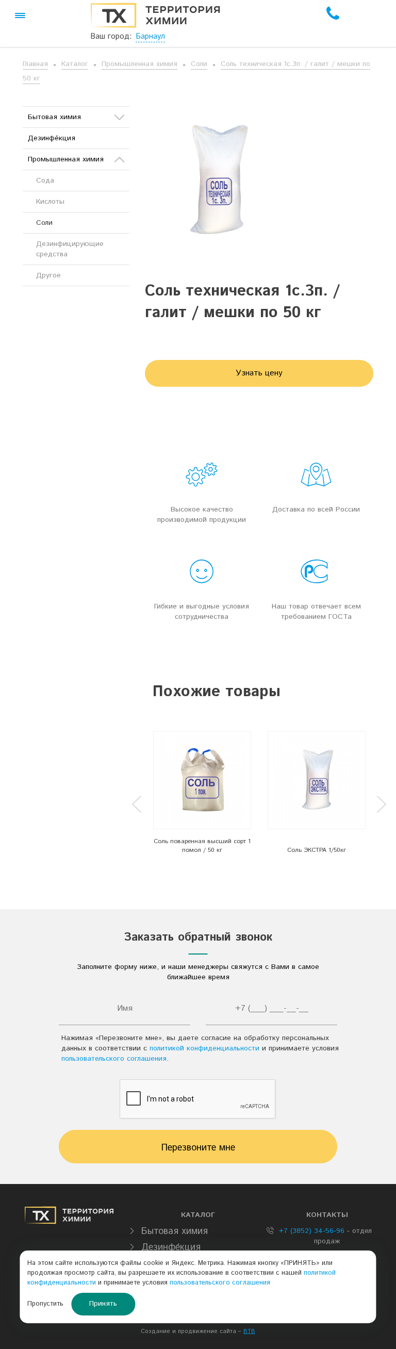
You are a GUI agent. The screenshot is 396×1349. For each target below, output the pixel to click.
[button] (20, 15)
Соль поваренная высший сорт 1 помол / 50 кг (202, 845)
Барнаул (150, 36)
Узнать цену (259, 373)
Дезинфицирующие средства (70, 249)
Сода (45, 180)
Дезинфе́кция (51, 138)
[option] (202, 795)
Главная (35, 64)
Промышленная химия (139, 64)
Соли (199, 64)
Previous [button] (136, 804)
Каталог (74, 64)
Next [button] (381, 804)
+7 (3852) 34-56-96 (310, 1231)
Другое (48, 275)
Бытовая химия (54, 117)
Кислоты (50, 201)
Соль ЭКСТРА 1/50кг (316, 850)
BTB (249, 1331)
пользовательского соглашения (114, 1059)
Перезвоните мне (198, 1148)
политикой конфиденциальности (204, 1048)
